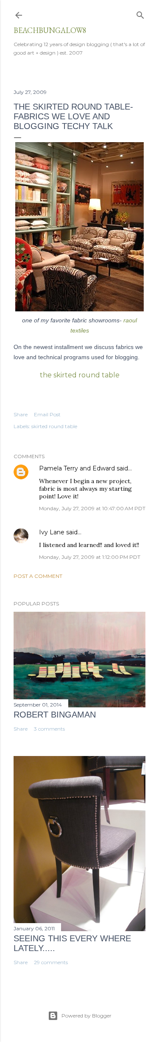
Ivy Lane (51, 532)
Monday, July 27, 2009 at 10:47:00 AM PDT (92, 508)
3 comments (49, 729)
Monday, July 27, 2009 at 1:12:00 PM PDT (89, 557)
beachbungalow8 (50, 30)
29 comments (51, 962)
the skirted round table (80, 375)
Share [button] (21, 414)
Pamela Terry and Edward (77, 468)
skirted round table (54, 426)
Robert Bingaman (55, 714)
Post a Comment (38, 576)
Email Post (47, 414)
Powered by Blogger (86, 1015)
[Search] (140, 13)
